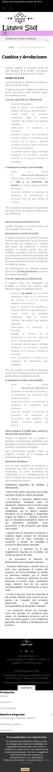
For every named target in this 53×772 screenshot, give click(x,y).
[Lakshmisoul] (20, 21)
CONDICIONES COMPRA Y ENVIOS (17, 718)
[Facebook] (21, 651)
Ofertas (4, 695)
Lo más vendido (8, 708)
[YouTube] (26, 651)
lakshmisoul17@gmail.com (35, 387)
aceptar (25, 769)
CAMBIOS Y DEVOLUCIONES (26, 662)
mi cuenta (26, 103)
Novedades (6, 702)
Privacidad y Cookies (10, 724)
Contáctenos (6, 730)
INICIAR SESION (26, 656)
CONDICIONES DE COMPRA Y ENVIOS (26, 659)
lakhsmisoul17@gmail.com (35, 174)
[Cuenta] (12, 8)
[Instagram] (32, 651)
